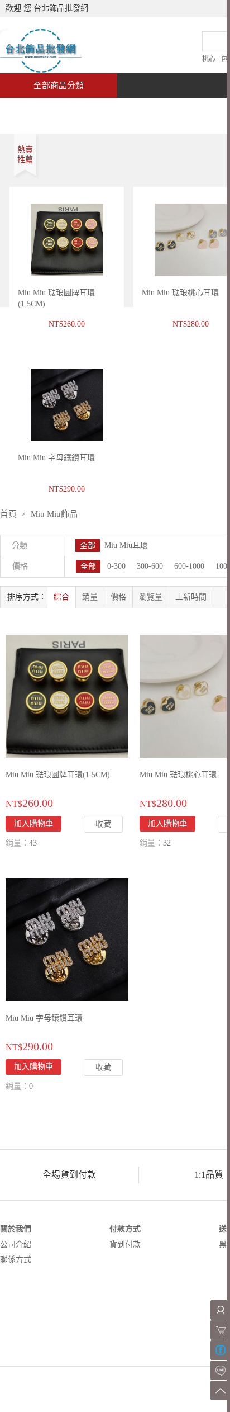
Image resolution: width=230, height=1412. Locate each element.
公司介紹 (15, 1244)
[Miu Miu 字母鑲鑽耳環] (67, 938)
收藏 (103, 824)
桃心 (208, 59)
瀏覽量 (150, 597)
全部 (87, 545)
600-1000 (189, 566)
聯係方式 (15, 1259)
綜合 (61, 597)
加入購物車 (33, 823)
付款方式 (125, 1229)
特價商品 (114, 110)
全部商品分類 (58, 85)
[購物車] (220, 1330)
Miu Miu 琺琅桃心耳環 (180, 293)
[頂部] (220, 1390)
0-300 (116, 566)
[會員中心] (220, 1310)
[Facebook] (220, 1350)
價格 (118, 597)
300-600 (150, 566)
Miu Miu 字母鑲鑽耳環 (44, 1018)
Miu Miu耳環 (126, 545)
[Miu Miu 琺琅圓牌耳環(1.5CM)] (67, 695)
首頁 (42, 110)
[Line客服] (220, 1370)
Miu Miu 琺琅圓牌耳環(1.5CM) (58, 775)
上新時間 (191, 597)
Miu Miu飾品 (54, 513)
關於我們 (15, 1229)
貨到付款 (125, 1244)
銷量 (90, 597)
